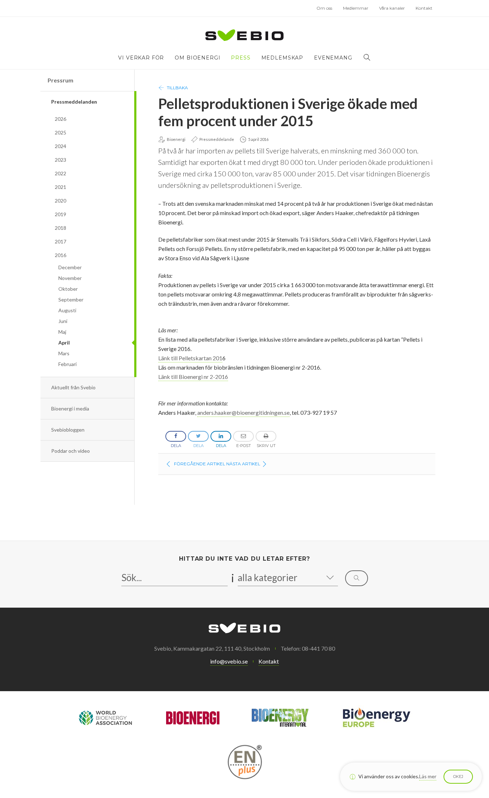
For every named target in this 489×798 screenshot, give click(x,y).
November (70, 278)
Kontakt (424, 8)
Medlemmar (355, 8)
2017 (60, 241)
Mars (63, 353)
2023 (60, 160)
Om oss (324, 8)
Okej (458, 776)
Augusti (67, 310)
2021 (60, 187)
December (70, 267)
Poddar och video (70, 451)
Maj (62, 332)
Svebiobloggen (67, 430)
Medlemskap (282, 57)
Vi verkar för (141, 57)
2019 (60, 214)
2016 (60, 255)
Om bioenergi (197, 57)
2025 (60, 132)
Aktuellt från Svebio (73, 387)
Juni (62, 321)
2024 (60, 146)
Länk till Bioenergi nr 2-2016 (193, 376)
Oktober (68, 289)
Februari (67, 364)
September (70, 299)
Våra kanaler (392, 8)
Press (240, 57)
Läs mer (427, 776)
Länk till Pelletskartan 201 (190, 358)
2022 (60, 173)
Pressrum (60, 80)
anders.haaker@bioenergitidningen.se (243, 412)
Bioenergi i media (70, 408)
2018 (60, 228)
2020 (60, 201)
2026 (60, 119)
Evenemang (333, 57)
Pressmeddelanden (74, 102)
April (64, 342)
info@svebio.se (229, 661)
